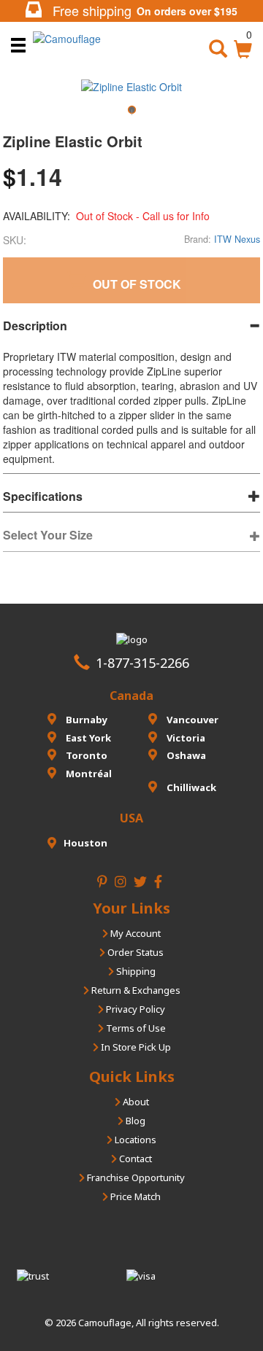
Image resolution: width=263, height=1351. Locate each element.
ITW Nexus (237, 239)
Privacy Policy (134, 1009)
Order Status (134, 952)
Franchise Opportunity (135, 1177)
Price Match (134, 1196)
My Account (134, 933)
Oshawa (185, 755)
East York (87, 737)
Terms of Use (135, 1028)
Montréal (88, 773)
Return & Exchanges (134, 990)
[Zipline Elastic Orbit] (131, 114)
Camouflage (105, 1322)
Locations (134, 1139)
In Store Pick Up (135, 1047)
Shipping (135, 971)
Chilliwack (190, 787)
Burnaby (85, 719)
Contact (134, 1158)
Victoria (184, 737)
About (135, 1101)
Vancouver (191, 719)
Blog (134, 1120)
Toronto (85, 755)
